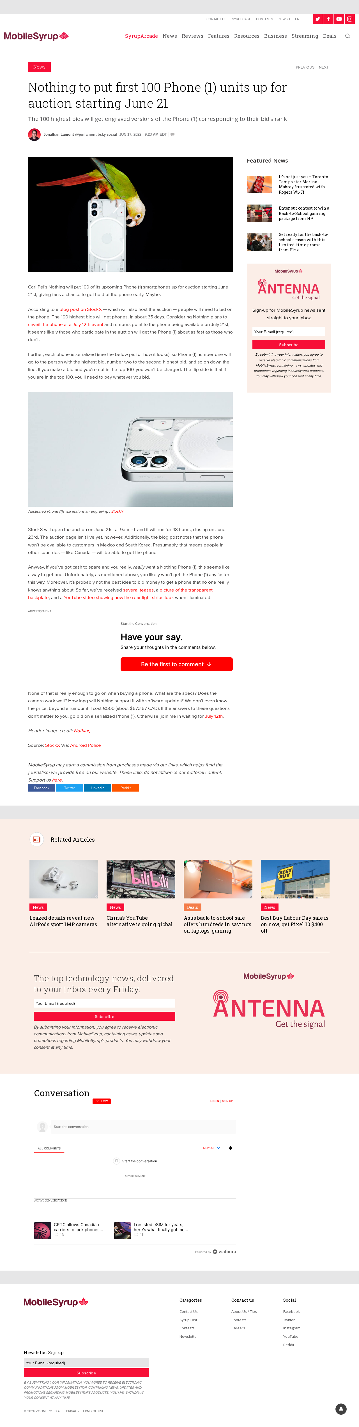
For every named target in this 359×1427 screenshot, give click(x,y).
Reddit (126, 787)
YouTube (290, 1336)
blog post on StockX (80, 309)
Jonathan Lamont (58, 134)
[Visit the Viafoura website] (224, 1251)
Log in (214, 1101)
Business (275, 35)
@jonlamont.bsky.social (96, 134)
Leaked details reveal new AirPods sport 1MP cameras (63, 921)
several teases (138, 589)
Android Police (85, 745)
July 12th (214, 716)
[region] (135, 1172)
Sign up (227, 1101)
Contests (264, 19)
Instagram (291, 1327)
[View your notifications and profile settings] (230, 1148)
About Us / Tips (244, 1311)
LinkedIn (97, 787)
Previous (305, 67)
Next (324, 67)
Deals (330, 35)
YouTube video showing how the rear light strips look (119, 597)
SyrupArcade (141, 35)
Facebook (41, 787)
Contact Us (216, 19)
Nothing (82, 730)
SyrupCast (241, 19)
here (57, 779)
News (170, 35)
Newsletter (289, 19)
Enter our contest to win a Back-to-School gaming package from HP (304, 213)
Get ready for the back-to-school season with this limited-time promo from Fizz (303, 242)
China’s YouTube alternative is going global (140, 921)
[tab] (49, 1148)
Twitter (69, 787)
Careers (238, 1327)
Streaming (305, 35)
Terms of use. (93, 1411)
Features (218, 35)
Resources (246, 35)
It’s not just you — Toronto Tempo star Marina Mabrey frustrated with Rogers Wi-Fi (303, 184)
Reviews (192, 35)
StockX (52, 745)
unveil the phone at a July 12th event (65, 324)
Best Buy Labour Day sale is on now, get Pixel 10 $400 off (294, 924)
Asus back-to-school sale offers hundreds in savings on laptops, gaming (217, 924)
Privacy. (73, 1411)
